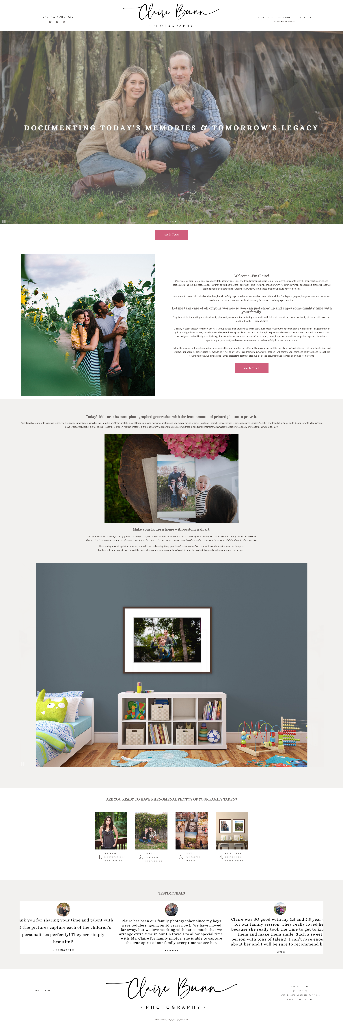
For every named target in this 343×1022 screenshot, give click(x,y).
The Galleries (264, 17)
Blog (70, 17)
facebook (24, 995)
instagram (42, 995)
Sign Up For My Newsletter (286, 22)
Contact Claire (306, 17)
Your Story (285, 17)
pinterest (60, 995)
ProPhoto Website (182, 1020)
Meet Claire (58, 17)
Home (44, 17)
